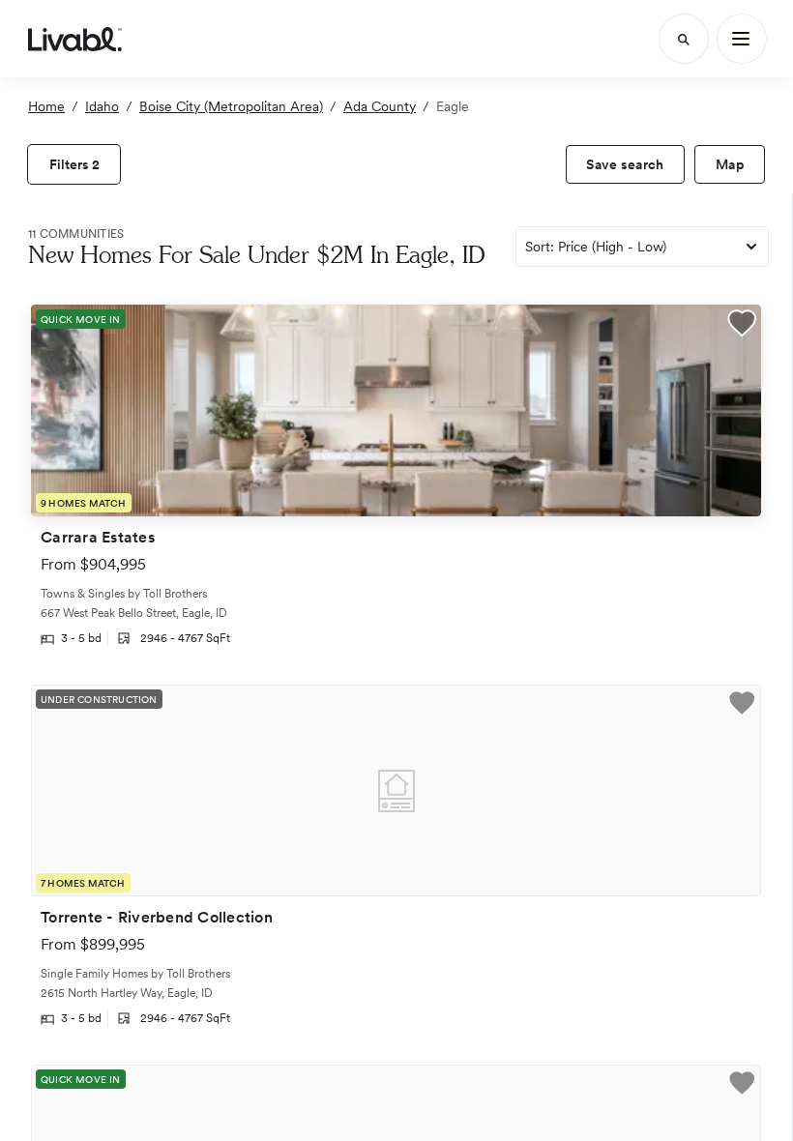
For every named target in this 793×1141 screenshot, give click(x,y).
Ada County (379, 106)
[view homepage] (75, 38)
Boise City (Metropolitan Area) (231, 106)
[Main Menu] (742, 39)
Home (46, 106)
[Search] (684, 39)
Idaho (102, 106)
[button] (741, 325)
